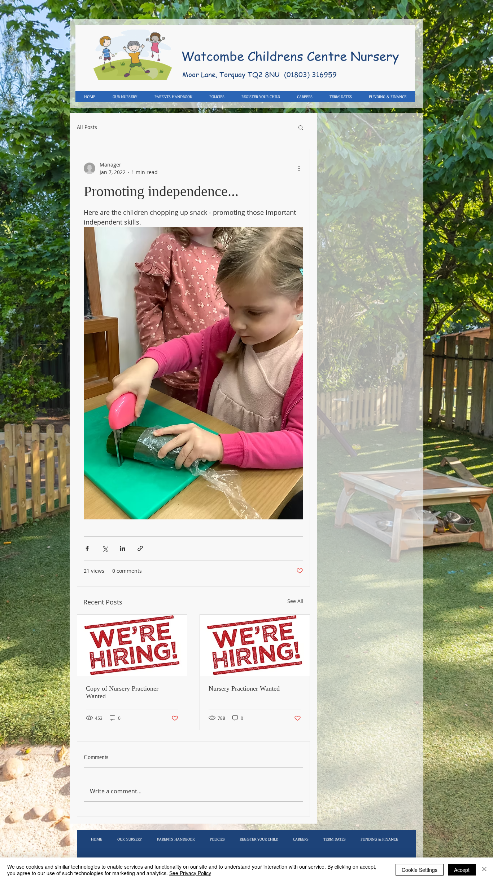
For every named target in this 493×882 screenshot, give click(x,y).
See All (295, 601)
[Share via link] (140, 548)
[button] (300, 127)
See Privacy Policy (190, 873)
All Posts (87, 127)
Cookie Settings (419, 869)
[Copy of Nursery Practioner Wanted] (132, 645)
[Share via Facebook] (87, 548)
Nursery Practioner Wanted (244, 688)
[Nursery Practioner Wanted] (255, 645)
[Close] (484, 869)
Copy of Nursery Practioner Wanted (122, 692)
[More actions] (299, 168)
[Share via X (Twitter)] (104, 548)
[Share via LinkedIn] (122, 548)
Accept (462, 869)
